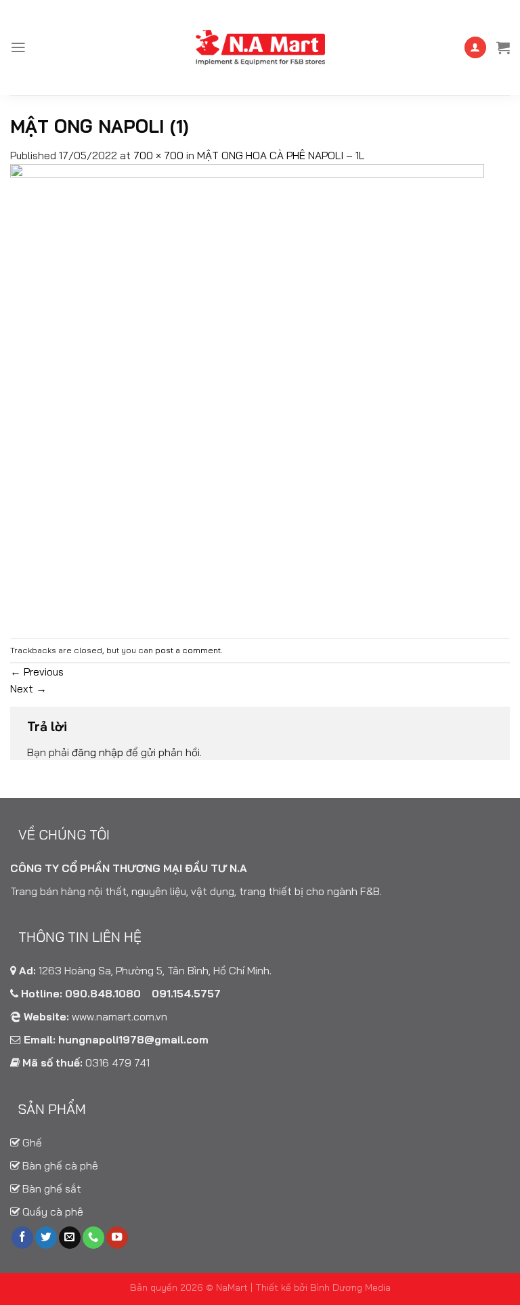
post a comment (188, 650)
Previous (37, 671)
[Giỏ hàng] (503, 47)
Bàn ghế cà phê (59, 1165)
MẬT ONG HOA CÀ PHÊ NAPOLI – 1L (280, 155)
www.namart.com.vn (119, 1016)
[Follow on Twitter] (46, 1237)
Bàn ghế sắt (50, 1188)
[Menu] (18, 47)
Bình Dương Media (350, 1287)
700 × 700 (158, 155)
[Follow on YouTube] (117, 1237)
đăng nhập (97, 752)
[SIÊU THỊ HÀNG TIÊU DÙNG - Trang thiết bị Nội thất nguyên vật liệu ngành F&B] (260, 47)
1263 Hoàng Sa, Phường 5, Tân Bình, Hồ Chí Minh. (155, 970)
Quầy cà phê (51, 1211)
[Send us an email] (70, 1237)
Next (28, 688)
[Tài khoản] (474, 47)
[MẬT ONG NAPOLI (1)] (247, 400)
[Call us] (93, 1237)
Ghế (31, 1142)
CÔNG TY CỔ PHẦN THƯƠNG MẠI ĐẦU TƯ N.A (128, 868)
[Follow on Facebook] (22, 1237)
